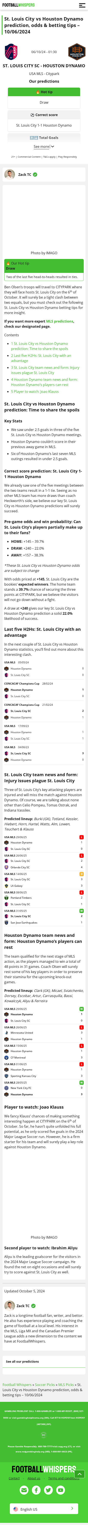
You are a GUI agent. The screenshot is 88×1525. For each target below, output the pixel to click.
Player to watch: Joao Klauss (35, 391)
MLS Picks (66, 1384)
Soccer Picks (45, 1384)
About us (34, 1478)
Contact (14, 1478)
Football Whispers (17, 1384)
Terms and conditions (63, 1478)
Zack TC (24, 174)
